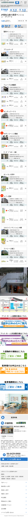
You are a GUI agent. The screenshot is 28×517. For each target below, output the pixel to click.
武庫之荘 (13, 478)
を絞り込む (7, 26)
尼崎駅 (2, 466)
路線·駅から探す (5, 486)
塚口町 (12, 476)
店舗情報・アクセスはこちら (7, 437)
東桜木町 (21, 476)
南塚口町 (8, 478)
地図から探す (5, 494)
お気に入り (21, 3)
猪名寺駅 (11, 466)
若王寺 (16, 476)
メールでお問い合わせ (7, 512)
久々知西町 (7, 476)
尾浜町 (2, 476)
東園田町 (3, 478)
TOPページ (4, 482)
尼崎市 (2, 474)
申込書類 (3, 497)
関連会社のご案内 (6, 501)
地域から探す (5, 490)
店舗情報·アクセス (6, 505)
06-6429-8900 (13, 453)
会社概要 (3, 509)
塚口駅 (6, 466)
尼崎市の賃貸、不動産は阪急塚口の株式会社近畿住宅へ (11, 5)
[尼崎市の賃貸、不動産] (7, 3)
